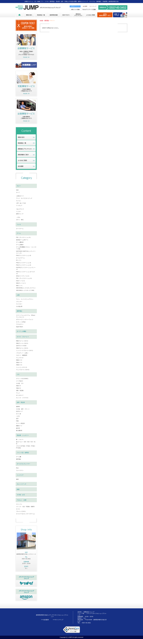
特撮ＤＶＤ (19, 360)
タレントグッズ (21, 484)
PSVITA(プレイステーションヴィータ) (25, 268)
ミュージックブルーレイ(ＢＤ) (24, 350)
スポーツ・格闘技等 (21, 355)
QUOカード (19, 411)
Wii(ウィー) (19, 285)
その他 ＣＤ (19, 383)
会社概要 (85, 6)
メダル (18, 217)
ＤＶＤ (18, 509)
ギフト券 (18, 413)
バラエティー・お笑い (22, 353)
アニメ (18, 393)
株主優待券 (19, 430)
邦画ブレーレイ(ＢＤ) (22, 343)
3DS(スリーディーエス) (22, 276)
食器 (17, 479)
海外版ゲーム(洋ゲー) (22, 240)
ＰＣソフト (19, 504)
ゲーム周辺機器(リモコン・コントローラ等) (26, 248)
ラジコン (18, 200)
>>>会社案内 (45, 619)
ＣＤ (18, 374)
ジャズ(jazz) (19, 381)
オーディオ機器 (21, 331)
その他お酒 (19, 306)
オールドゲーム (20, 258)
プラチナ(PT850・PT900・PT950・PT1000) (26, 447)
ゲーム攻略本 (19, 244)
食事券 (18, 406)
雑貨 (18, 489)
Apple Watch (19, 326)
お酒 (18, 295)
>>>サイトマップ (58, 619)
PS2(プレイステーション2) (23, 265)
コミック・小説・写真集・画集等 (25, 506)
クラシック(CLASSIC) (22, 378)
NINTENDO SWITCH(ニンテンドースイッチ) (26, 252)
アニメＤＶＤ (19, 357)
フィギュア (19, 205)
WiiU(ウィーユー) (21, 283)
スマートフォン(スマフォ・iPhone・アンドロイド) (26, 316)
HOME (41, 20)
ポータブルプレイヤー (23, 464)
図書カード (19, 425)
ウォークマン (19, 470)
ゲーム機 (18, 456)
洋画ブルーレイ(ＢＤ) (22, 348)
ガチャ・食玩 (19, 219)
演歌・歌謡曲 (19, 390)
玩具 (17, 190)
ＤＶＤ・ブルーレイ (23, 337)
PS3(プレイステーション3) (23, 262)
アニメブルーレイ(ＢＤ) (22, 369)
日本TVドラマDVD (21, 345)
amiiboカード (20, 196)
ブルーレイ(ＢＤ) (21, 511)
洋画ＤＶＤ (19, 364)
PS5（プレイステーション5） (24, 278)
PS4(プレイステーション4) (23, 255)
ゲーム (19, 233)
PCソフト (18, 260)
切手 (17, 418)
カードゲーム (19, 228)
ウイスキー (19, 304)
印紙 (17, 421)
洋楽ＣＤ (18, 388)
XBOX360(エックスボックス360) (25, 290)
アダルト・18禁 (21, 500)
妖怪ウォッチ (19, 213)
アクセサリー (19, 324)
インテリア (20, 475)
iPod (17, 468)
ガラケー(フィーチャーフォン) (24, 319)
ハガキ (18, 416)
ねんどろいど (20, 209)
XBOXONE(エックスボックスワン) (25, 288)
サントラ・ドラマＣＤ (22, 397)
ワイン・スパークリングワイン (24, 299)
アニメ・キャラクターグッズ (24, 198)
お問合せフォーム (75, 6)
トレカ (19, 224)
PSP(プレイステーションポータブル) (25, 272)
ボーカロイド (19, 395)
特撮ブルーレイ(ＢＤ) (22, 341)
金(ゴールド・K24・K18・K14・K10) (25, 442)
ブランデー (19, 301)
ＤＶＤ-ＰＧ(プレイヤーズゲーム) (25, 513)
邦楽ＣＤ (18, 385)
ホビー (19, 186)
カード (18, 192)
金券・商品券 (21, 402)
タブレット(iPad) (20, 322)
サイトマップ (93, 6)
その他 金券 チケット (23, 409)
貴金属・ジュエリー (23, 435)
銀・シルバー (19, 439)
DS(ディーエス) (20, 280)
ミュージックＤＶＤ (21, 367)
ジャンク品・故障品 (23, 452)
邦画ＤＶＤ (19, 362)
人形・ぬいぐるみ (21, 203)
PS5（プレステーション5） (23, 237)
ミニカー (18, 211)
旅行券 (18, 428)
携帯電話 (46, 20)
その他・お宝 (21, 495)
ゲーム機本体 (19, 242)
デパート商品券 (20, 423)
